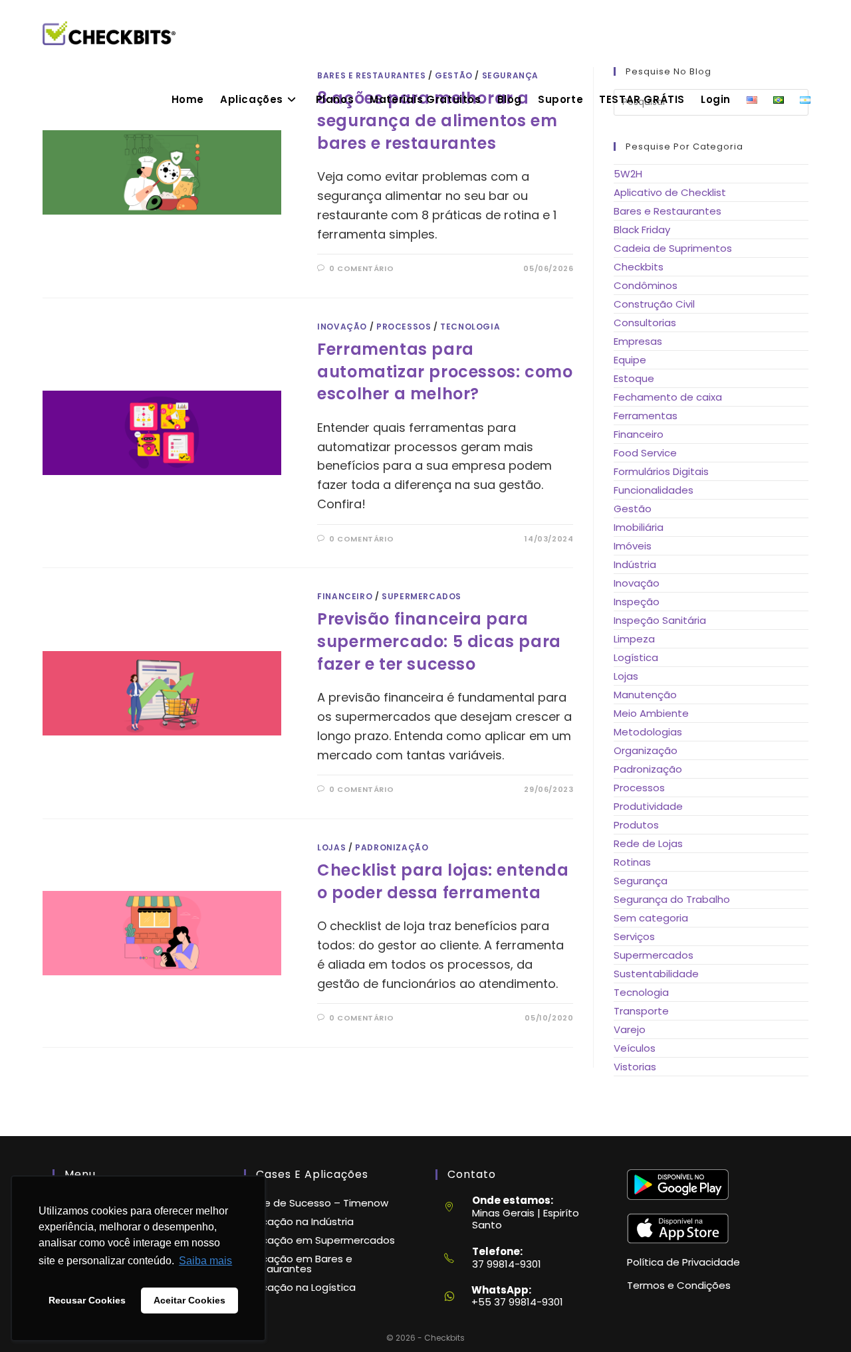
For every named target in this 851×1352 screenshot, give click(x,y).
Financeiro (344, 596)
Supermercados (421, 596)
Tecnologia (470, 326)
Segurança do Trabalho (672, 899)
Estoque (634, 378)
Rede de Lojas (648, 843)
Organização (645, 750)
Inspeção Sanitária (660, 620)
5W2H (628, 174)
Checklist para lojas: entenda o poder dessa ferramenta (442, 881)
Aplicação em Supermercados (319, 1240)
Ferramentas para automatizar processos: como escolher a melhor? (444, 371)
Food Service (645, 453)
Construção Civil (654, 304)
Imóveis (633, 546)
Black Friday (642, 230)
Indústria (635, 564)
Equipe (630, 360)
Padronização (391, 847)
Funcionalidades (653, 490)
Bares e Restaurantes (667, 211)
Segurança (641, 881)
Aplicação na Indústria (299, 1221)
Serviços (634, 936)
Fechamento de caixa (668, 397)
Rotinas (632, 862)
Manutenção (645, 695)
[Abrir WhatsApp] (818, 1318)
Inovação (342, 326)
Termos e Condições (679, 1285)
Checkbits (639, 267)
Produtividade (648, 806)
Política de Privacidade (683, 1262)
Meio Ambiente (651, 713)
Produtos (636, 825)
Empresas (638, 341)
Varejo (630, 1029)
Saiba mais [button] (205, 1260)
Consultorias (645, 323)
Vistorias (635, 1067)
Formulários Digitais (661, 471)
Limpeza (634, 639)
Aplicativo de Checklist (670, 192)
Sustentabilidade (656, 974)
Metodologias (648, 732)
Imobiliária (639, 527)
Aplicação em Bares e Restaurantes (298, 1264)
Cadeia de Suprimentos (673, 248)
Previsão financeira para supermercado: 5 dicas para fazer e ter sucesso (439, 641)
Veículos (635, 1048)
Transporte (641, 1011)
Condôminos (645, 285)
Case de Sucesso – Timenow (316, 1203)
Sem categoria (651, 918)
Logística (636, 657)
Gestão (633, 509)
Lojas (331, 847)
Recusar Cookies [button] (87, 1300)
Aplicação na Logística (300, 1287)
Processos (403, 326)
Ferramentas (645, 416)
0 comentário (361, 268)
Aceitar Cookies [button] (189, 1300)
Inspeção (637, 602)
